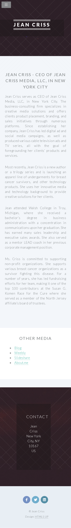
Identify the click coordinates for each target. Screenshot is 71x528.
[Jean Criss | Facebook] (26, 499)
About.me (21, 363)
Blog (17, 348)
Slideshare (22, 358)
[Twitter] (35, 499)
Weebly (20, 353)
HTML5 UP (41, 516)
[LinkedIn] (44, 499)
